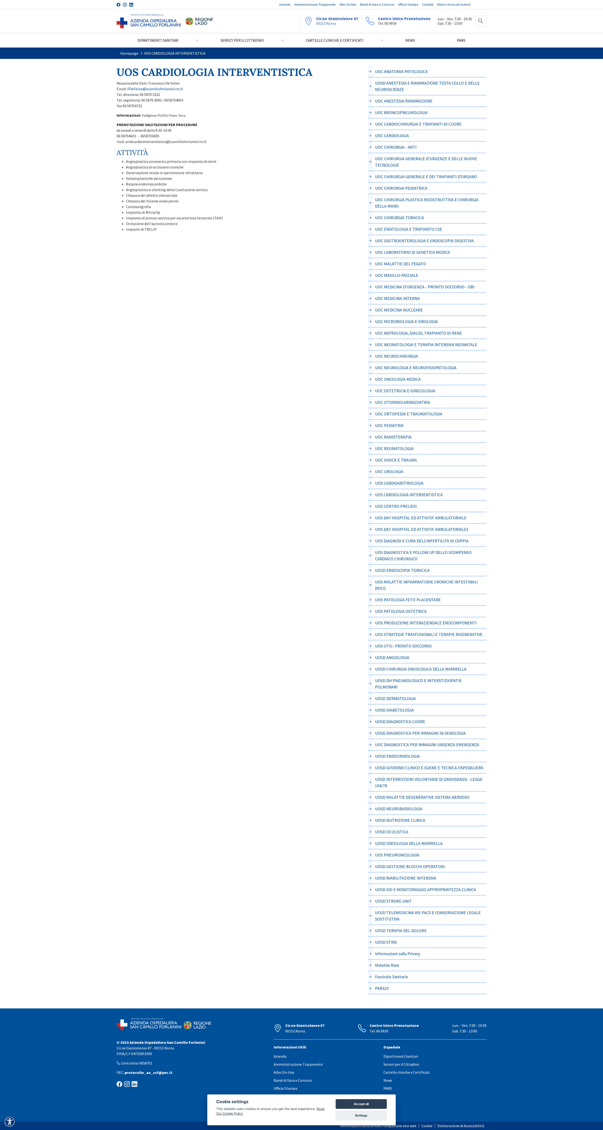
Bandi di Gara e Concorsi (293, 1080)
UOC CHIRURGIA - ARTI (395, 147)
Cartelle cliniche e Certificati (406, 1072)
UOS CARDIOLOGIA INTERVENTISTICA (174, 53)
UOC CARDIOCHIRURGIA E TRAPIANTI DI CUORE (418, 124)
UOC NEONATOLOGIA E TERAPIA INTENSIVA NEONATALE (426, 344)
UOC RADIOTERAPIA (393, 437)
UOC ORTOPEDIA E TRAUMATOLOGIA (408, 414)
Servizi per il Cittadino (401, 1064)
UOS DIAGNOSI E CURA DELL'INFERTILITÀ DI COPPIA (422, 541)
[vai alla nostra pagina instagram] (125, 4)
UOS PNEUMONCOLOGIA (397, 855)
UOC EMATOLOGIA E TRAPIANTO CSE (408, 229)
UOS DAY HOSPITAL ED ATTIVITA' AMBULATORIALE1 (422, 529)
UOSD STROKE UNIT (393, 901)
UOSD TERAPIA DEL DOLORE (401, 930)
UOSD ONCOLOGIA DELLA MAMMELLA (409, 843)
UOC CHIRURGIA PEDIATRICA (401, 188)
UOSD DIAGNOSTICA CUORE (400, 721)
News (387, 1080)
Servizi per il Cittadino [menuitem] (242, 40)
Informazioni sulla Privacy (397, 953)
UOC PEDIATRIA (389, 425)
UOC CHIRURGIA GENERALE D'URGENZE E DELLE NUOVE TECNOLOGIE (426, 162)
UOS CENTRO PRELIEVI (396, 506)
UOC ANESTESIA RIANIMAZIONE (403, 101)
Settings (361, 1115)
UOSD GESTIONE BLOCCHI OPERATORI (410, 866)
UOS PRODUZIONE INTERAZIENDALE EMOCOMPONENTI (426, 623)
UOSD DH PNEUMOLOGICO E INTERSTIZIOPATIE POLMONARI (418, 684)
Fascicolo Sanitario (391, 976)
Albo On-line (284, 1072)
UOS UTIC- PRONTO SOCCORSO (403, 646)
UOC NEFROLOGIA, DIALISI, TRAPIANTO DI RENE (418, 333)
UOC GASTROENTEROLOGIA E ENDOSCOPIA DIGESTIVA (424, 240)
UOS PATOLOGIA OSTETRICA (401, 611)
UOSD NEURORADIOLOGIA (398, 808)
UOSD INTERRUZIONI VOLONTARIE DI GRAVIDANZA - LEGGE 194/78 (428, 782)
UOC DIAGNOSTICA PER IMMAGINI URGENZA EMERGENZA (427, 744)
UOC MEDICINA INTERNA (397, 298)
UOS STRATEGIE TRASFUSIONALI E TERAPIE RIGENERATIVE (428, 634)
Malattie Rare (387, 965)
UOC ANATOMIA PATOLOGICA (401, 71)
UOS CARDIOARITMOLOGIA (399, 483)
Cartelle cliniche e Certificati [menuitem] (334, 40)
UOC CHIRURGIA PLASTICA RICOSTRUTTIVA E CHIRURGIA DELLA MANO (426, 203)
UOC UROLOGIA (389, 471)
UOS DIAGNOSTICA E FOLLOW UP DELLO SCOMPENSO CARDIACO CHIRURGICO (423, 555)
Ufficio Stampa (285, 1088)
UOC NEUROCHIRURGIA (396, 356)
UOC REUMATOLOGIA (394, 448)
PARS (387, 1088)
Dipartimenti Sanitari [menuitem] (158, 40)
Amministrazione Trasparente (298, 1064)
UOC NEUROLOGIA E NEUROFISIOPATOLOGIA (415, 367)
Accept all (361, 1104)
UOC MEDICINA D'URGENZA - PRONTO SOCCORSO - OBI (424, 287)
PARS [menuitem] (461, 40)
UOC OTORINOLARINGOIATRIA (402, 402)
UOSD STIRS (386, 942)
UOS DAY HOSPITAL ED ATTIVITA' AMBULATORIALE (420, 517)
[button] (480, 21)
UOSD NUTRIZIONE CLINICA (400, 820)
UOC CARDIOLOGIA (392, 135)
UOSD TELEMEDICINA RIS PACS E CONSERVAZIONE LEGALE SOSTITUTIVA (428, 916)
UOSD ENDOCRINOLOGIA (397, 756)
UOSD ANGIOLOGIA (392, 657)
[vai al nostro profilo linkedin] (131, 4)
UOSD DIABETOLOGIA (394, 710)
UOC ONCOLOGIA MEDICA (398, 379)
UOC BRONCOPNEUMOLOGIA (401, 112)
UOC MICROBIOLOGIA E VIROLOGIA (406, 321)
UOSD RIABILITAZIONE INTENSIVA (405, 878)
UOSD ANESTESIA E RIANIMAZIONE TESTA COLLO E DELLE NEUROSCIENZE (427, 86)
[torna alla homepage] (149, 21)
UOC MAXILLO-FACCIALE (396, 275)
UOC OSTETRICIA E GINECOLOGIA (405, 390)
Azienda (280, 1056)
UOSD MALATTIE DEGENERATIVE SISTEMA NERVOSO (422, 797)
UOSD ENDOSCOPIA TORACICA (402, 570)
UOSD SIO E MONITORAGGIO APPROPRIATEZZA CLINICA (425, 889)
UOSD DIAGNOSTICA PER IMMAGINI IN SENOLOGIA (420, 733)
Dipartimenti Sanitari (400, 1056)
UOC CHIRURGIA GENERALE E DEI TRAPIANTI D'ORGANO (426, 176)
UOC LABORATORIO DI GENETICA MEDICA (412, 252)
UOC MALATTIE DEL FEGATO (400, 263)
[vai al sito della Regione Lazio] (199, 21)
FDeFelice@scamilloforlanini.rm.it (155, 88)
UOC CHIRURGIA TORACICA (399, 217)
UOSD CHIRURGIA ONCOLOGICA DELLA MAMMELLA (420, 669)
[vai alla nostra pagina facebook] (118, 4)
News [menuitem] (410, 40)
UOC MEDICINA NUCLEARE (399, 310)
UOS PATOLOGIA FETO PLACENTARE (408, 599)
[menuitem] (284, 4)
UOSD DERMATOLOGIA (395, 698)
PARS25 (382, 988)
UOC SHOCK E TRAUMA (396, 460)
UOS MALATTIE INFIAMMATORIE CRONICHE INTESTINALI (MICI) (426, 585)
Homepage (129, 53)
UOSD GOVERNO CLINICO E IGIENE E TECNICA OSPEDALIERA (429, 767)
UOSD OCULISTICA (391, 832)
